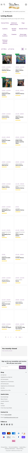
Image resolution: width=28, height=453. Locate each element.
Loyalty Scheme (5, 401)
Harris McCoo (19, 165)
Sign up (22, 367)
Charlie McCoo (6, 281)
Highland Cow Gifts (5, 390)
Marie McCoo (19, 303)
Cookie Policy (22, 447)
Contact (3, 405)
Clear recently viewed (7, 350)
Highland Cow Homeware (7, 381)
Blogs (2, 403)
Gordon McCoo (20, 257)
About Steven (4, 399)
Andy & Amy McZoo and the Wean (20, 142)
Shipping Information (10, 448)
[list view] (25, 49)
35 (16, 337)
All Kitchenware (5, 383)
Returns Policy (20, 448)
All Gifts (3, 388)
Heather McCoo (6, 70)
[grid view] (22, 49)
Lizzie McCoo (5, 117)
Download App (4, 397)
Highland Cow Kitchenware (7, 386)
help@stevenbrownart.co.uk (11, 417)
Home (17, 281)
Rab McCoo (5, 165)
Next (20, 337)
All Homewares (4, 379)
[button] (4, 72)
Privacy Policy (4, 447)
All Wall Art (3, 375)
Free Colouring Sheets (6, 408)
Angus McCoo (6, 187)
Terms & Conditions (13, 447)
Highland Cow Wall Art (6, 377)
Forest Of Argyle (6, 327)
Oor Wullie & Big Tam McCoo (20, 328)
